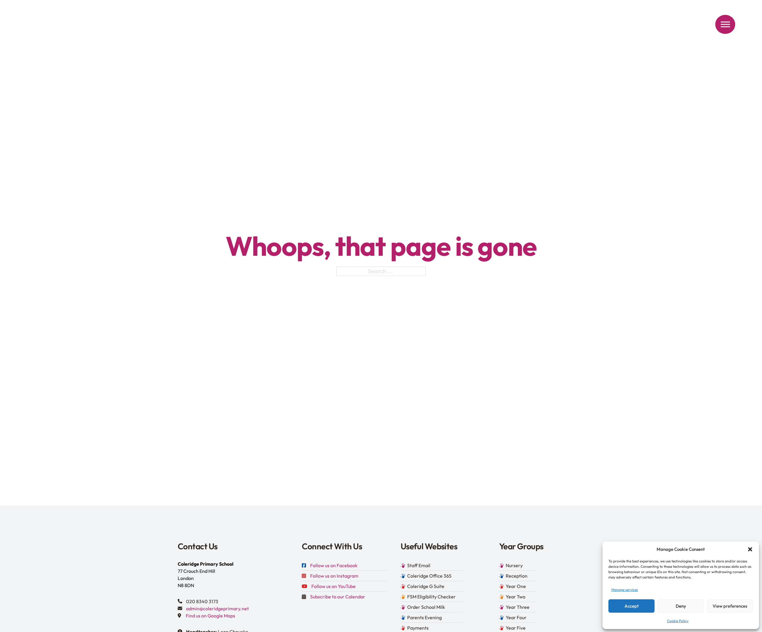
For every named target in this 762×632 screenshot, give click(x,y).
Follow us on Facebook (333, 565)
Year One (516, 586)
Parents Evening (424, 617)
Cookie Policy (677, 621)
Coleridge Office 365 (429, 576)
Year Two (515, 597)
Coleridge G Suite (425, 586)
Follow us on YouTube (333, 586)
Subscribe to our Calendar (337, 597)
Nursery (514, 565)
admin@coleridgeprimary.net (217, 608)
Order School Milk (426, 607)
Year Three (518, 607)
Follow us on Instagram (334, 576)
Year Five (516, 628)
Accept (631, 606)
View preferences (730, 606)
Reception (516, 576)
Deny (681, 606)
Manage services (624, 589)
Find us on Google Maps (210, 616)
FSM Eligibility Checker (431, 597)
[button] (750, 549)
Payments (418, 628)
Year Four (516, 617)
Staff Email (418, 565)
